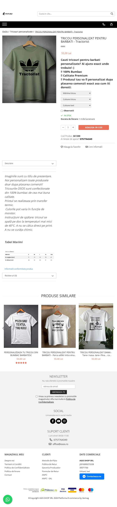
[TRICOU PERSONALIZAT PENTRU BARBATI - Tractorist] (29, 69)
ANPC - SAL (47, 478)
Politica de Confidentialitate (17, 467)
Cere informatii (95, 146)
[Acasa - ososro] (17, 13)
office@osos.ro (60, 444)
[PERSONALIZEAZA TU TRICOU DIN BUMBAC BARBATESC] (21, 326)
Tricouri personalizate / (22, 31)
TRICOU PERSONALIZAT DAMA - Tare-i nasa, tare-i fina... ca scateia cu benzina (96, 354)
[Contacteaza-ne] (103, 24)
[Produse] (5, 25)
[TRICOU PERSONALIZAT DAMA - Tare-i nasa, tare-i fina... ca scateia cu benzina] (96, 326)
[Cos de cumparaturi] (111, 24)
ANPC (44, 474)
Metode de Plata (49, 460)
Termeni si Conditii (13, 464)
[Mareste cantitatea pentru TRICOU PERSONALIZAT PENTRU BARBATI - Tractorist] (73, 127)
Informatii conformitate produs (19, 268)
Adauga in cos (93, 127)
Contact (8, 474)
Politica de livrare (12, 471)
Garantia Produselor (51, 467)
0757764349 (60, 439)
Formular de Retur (50, 471)
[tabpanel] (29, 69)
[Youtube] (58, 421)
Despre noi (9, 460)
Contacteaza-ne (94, 476)
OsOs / (6, 31)
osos (63, 46)
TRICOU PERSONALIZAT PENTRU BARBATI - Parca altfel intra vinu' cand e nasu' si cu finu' (58, 354)
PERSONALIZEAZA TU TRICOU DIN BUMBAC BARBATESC (21, 354)
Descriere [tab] (9, 163)
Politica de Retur (49, 464)
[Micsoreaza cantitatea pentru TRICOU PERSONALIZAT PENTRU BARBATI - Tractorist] (63, 127)
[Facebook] (52, 421)
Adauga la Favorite (72, 146)
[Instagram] (64, 421)
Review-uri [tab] (11, 275)
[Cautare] (112, 13)
